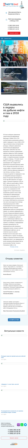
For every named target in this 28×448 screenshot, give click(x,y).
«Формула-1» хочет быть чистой (10, 384)
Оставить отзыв (14, 319)
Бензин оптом (9, 62)
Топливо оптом (14, 247)
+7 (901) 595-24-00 (13, 25)
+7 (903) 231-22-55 (13, 29)
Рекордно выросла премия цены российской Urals (13, 356)
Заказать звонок (14, 33)
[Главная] (10, 4)
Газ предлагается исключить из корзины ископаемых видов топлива (12, 411)
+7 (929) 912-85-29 (13, 27)
